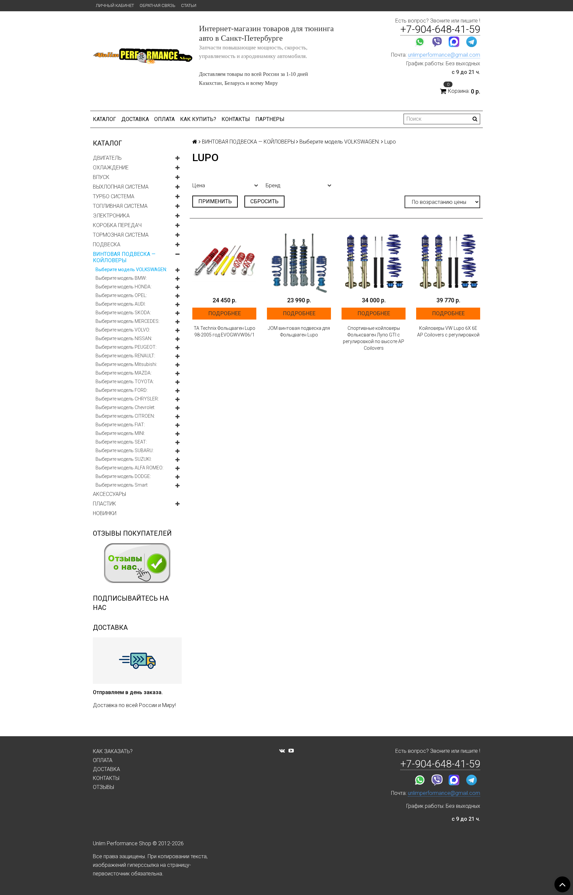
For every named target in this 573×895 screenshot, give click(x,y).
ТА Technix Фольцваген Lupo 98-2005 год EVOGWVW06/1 (224, 331)
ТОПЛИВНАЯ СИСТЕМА (120, 206)
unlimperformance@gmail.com (444, 55)
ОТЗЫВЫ (103, 787)
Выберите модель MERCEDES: (127, 321)
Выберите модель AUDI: (121, 304)
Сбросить (264, 201)
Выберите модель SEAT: (121, 442)
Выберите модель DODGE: (123, 476)
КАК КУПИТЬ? (198, 119)
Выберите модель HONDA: (124, 286)
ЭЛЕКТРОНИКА (111, 215)
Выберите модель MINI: (120, 433)
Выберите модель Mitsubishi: (126, 364)
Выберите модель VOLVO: (123, 329)
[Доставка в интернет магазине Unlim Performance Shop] (137, 660)
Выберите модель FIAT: (120, 424)
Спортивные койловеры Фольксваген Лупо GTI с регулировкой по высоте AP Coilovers (373, 338)
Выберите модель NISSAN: (124, 338)
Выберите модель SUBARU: (125, 450)
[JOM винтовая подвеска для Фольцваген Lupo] (299, 261)
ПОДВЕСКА (106, 244)
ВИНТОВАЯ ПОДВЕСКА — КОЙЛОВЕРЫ (124, 257)
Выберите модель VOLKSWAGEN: (131, 269)
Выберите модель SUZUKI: (124, 459)
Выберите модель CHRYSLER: (127, 398)
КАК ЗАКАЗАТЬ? (113, 751)
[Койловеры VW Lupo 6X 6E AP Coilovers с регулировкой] (448, 261)
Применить (215, 201)
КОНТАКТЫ (236, 119)
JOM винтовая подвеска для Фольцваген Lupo (299, 331)
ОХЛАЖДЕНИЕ (111, 167)
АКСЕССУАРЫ (109, 494)
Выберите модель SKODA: (123, 312)
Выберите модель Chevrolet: (125, 407)
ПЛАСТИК (104, 504)
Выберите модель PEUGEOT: (126, 347)
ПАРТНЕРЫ (270, 119)
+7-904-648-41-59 (440, 29)
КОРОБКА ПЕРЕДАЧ (117, 225)
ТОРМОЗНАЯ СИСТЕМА (121, 235)
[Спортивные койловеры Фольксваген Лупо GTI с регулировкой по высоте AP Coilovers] (374, 261)
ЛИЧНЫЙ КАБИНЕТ (115, 5)
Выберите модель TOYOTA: (125, 381)
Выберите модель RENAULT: (125, 355)
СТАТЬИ (188, 5)
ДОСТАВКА (135, 119)
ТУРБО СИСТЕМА (113, 196)
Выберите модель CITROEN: (125, 416)
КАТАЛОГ (104, 119)
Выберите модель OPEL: (121, 295)
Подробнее (224, 313)
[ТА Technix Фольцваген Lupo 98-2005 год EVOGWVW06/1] (224, 261)
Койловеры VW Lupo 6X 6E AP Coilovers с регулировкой (448, 331)
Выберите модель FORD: (122, 390)
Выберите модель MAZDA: (124, 373)
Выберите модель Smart (122, 485)
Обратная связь (157, 5)
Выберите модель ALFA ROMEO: (129, 467)
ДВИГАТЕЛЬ (107, 158)
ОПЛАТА (164, 119)
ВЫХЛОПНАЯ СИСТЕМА (121, 187)
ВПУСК (101, 177)
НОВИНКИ (104, 513)
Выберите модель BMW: (121, 278)
